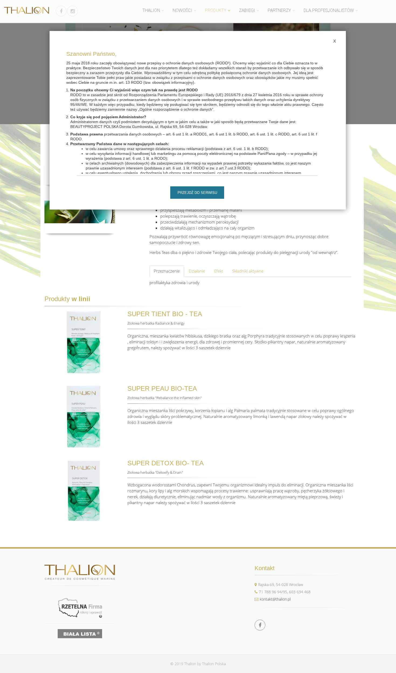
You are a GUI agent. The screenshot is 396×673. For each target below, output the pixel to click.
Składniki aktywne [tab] (247, 271)
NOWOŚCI (182, 10)
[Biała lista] (80, 633)
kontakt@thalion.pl (275, 599)
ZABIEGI (247, 10)
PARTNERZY (279, 10)
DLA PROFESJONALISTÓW (329, 10)
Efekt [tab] (218, 271)
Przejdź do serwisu (197, 193)
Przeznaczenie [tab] (167, 271)
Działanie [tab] (197, 271)
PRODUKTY (215, 10)
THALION (151, 10)
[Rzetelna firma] (80, 608)
